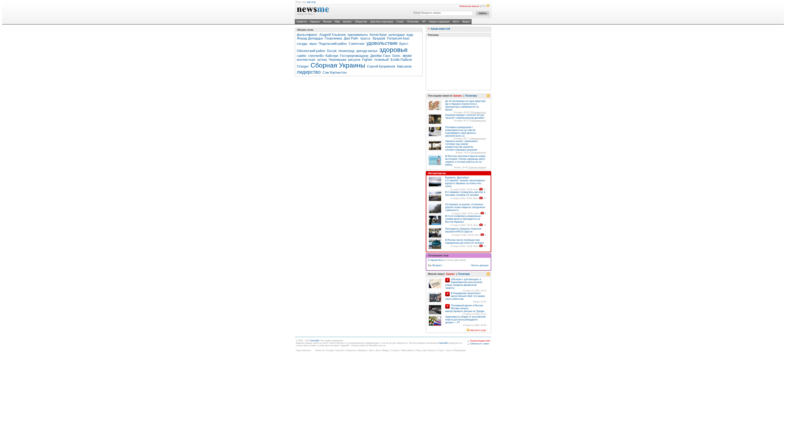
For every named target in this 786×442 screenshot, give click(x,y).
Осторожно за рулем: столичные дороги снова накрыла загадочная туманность (465, 207)
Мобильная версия (469, 6)
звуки (407, 56)
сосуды (302, 43)
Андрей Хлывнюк (332, 34)
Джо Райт (351, 38)
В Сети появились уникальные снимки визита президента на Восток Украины (463, 219)
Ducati (332, 51)
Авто (371, 350)
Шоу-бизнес (429, 350)
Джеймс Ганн (380, 56)
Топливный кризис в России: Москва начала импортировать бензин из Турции (464, 308)
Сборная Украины (338, 65)
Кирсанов (404, 66)
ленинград (346, 51)
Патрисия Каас (398, 38)
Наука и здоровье (439, 21)
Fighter (367, 59)
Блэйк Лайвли (401, 59)
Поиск (416, 12)
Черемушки (337, 59)
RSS (484, 6)
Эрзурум (378, 38)
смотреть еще (478, 330)
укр (309, 2)
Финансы (362, 350)
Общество (361, 21)
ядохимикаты (358, 34)
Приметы (351, 350)
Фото (456, 21)
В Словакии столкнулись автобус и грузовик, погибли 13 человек (465, 193)
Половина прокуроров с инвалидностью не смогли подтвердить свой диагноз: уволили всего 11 (461, 131)
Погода (329, 350)
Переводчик (459, 350)
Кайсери (331, 56)
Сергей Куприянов (381, 66)
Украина (315, 21)
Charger (303, 66)
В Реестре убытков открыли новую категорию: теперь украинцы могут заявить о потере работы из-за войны (465, 160)
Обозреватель (477, 112)
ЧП (424, 21)
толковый (381, 59)
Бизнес (347, 21)
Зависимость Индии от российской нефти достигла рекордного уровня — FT (465, 319)
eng (313, 2)
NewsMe (315, 340)
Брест (403, 43)
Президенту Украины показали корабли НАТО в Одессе (463, 230)
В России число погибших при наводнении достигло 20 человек (464, 241)
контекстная (306, 59)
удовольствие (382, 43)
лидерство (309, 72)
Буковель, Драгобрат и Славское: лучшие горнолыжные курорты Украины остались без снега (465, 182)
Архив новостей (440, 28)
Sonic (396, 56)
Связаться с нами (479, 343)
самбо (301, 56)
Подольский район (332, 43)
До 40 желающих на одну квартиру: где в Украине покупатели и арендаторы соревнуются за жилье (465, 105)
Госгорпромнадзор (354, 56)
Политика (413, 21)
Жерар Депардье (310, 38)
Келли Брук (378, 34)
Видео (466, 21)
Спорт (400, 21)
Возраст (437, 265)
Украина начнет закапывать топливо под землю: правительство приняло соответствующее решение (461, 145)
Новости (302, 21)
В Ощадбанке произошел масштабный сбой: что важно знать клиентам (465, 296)
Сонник (395, 350)
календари (396, 34)
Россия (327, 21)
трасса (365, 38)
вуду (410, 34)
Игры (418, 350)
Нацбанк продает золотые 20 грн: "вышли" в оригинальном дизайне (465, 116)
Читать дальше (480, 265)
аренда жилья (366, 51)
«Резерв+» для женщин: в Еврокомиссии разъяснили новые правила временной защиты (463, 283)
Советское (357, 43)
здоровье (393, 49)
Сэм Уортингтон (334, 72)
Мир (337, 21)
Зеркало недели (477, 167)
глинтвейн (316, 56)
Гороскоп (339, 350)
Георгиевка (333, 38)
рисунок (354, 59)
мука (313, 43)
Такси (448, 350)
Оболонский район (311, 51)
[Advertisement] (458, 63)
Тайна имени (407, 350)
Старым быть (436, 260)
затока (322, 59)
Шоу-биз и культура (381, 21)
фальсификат (307, 34)
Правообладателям (480, 340)
